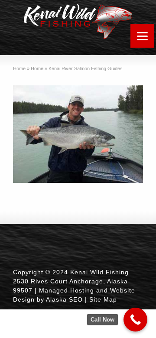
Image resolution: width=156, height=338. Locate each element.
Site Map (103, 299)
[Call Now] (135, 320)
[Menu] (142, 36)
